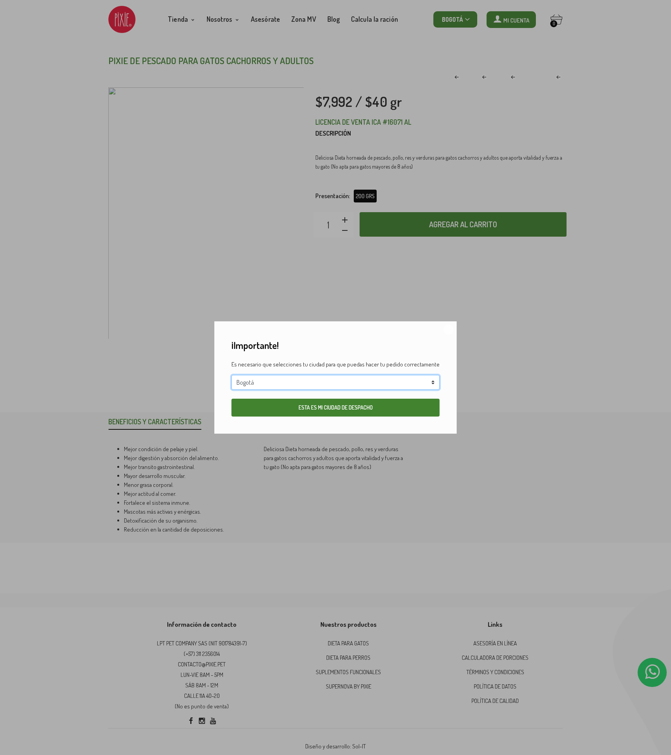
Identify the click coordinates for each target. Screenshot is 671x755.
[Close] (448, 329)
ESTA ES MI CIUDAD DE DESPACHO (336, 407)
